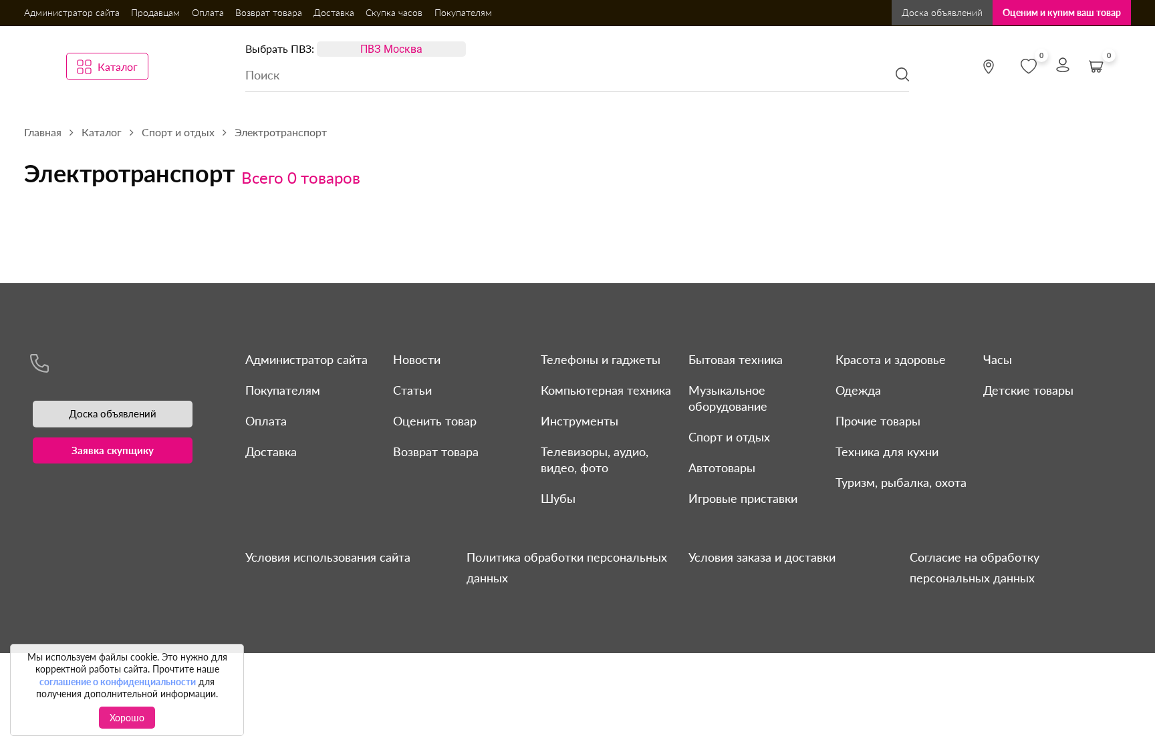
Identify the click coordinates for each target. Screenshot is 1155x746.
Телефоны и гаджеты (600, 359)
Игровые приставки (742, 498)
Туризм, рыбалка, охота (901, 482)
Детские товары (1028, 390)
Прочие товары (878, 420)
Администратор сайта (72, 12)
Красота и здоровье (891, 359)
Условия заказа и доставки (762, 557)
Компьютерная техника (606, 390)
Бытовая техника (735, 359)
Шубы (558, 498)
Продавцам (155, 12)
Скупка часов (394, 12)
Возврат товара (268, 12)
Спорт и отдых (729, 436)
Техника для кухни (887, 451)
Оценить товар (435, 420)
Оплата (208, 12)
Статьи (412, 390)
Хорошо (127, 717)
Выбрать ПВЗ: (279, 48)
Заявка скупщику (113, 450)
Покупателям (463, 12)
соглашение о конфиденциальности (117, 681)
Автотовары (721, 467)
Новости (416, 359)
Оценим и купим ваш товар (1062, 12)
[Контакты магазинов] (989, 67)
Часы (997, 359)
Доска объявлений (942, 12)
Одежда (858, 390)
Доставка (333, 12)
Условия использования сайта (327, 557)
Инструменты (579, 420)
